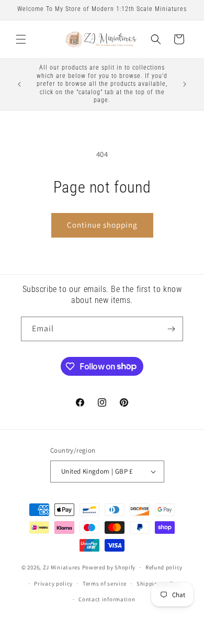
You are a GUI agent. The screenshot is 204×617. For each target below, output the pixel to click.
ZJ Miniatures (62, 567)
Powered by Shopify (109, 567)
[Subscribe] (171, 329)
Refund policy (164, 567)
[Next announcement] (184, 84)
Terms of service (105, 583)
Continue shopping (102, 225)
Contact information (106, 599)
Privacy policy (53, 583)
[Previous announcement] (19, 84)
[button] (20, 39)
